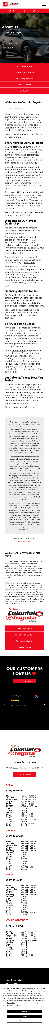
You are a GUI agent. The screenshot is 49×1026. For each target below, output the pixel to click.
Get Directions (24, 774)
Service (37, 11)
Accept (24, 1011)
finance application (14, 315)
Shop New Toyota (24, 66)
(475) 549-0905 (14, 925)
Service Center (24, 84)
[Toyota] (5, 4)
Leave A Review (24, 681)
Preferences (24, 1021)
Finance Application (24, 78)
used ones (29, 262)
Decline (24, 1016)
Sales (13, 11)
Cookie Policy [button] (11, 1003)
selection (9, 127)
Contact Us (24, 90)
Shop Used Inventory (24, 72)
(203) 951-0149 (14, 879)
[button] (44, 704)
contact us (17, 406)
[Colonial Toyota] (16, 4)
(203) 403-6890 (14, 790)
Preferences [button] (17, 1005)
